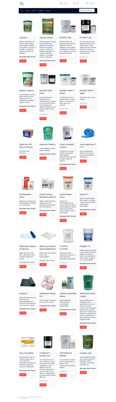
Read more (23, 60)
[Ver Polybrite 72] (88, 235)
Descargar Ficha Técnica (27, 56)
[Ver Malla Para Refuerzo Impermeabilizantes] (48, 235)
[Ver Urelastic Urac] (88, 342)
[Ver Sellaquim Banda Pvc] (48, 282)
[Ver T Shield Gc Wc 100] (48, 342)
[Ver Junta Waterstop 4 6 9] (88, 133)
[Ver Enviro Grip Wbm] (88, 79)
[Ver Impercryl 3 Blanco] (48, 133)
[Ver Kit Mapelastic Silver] (28, 183)
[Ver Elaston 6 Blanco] (28, 79)
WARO (25, 398)
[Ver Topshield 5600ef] (68, 342)
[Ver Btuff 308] (68, 26)
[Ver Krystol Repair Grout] (68, 183)
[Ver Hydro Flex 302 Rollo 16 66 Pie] (28, 133)
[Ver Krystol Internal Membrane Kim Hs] (48, 183)
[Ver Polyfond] (28, 282)
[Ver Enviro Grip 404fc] (68, 79)
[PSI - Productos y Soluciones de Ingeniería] (22, 4)
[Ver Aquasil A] (28, 26)
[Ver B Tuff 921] (88, 26)
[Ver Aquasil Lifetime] (48, 26)
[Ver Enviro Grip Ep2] (48, 79)
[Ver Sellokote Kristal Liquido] (88, 282)
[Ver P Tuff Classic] (68, 235)
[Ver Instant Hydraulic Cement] (68, 133)
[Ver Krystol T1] (88, 183)
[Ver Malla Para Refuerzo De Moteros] (28, 235)
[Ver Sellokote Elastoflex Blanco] (68, 282)
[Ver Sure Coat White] (28, 342)
